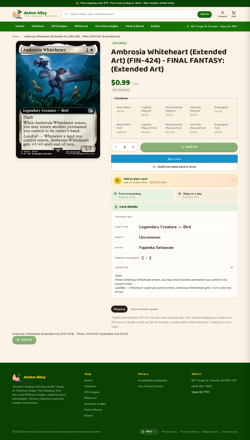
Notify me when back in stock (177, 167)
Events (20, 26)
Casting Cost (123, 217)
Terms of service (189, 431)
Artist (119, 248)
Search (204, 14)
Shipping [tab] (119, 309)
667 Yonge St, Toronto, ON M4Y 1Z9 (213, 380)
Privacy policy (169, 431)
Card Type (121, 227)
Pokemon (38, 26)
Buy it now (174, 159)
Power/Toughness (127, 258)
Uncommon (149, 237)
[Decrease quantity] (116, 147)
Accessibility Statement (152, 380)
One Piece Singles (106, 26)
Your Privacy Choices (150, 386)
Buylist (155, 26)
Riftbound (81, 26)
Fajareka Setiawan (156, 247)
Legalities (121, 267)
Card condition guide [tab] (144, 309)
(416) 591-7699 (201, 386)
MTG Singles (59, 26)
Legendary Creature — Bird (165, 227)
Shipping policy (210, 431)
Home (15, 36)
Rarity (119, 237)
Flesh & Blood (135, 26)
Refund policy (230, 431)
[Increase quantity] (133, 147)
